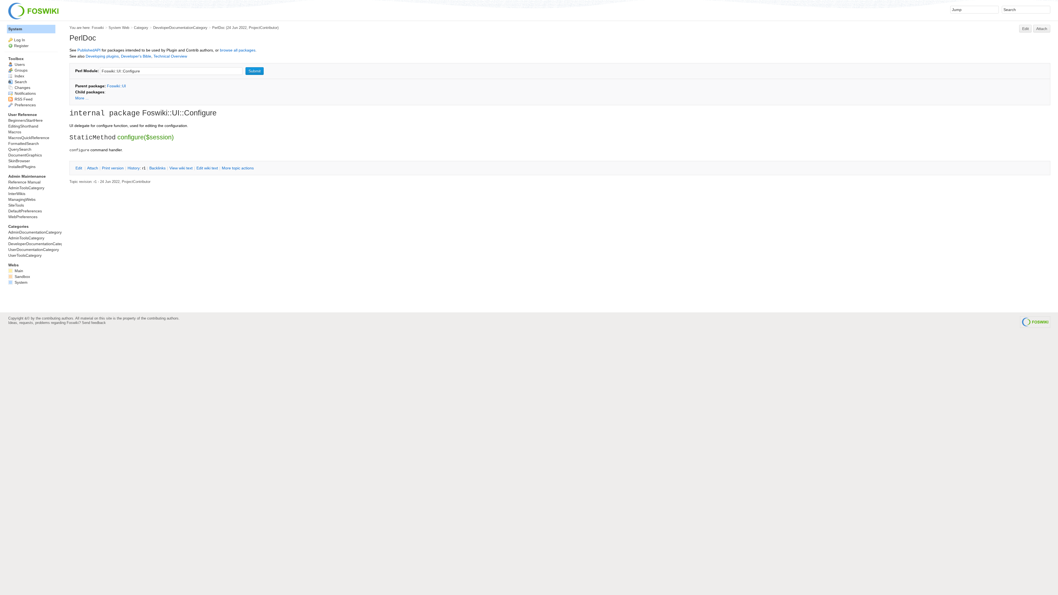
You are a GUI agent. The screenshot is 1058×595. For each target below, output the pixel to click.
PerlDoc (218, 28)
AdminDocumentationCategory (35, 232)
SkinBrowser (19, 161)
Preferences (25, 105)
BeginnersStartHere (25, 120)
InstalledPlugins (22, 166)
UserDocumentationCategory (33, 249)
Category (141, 28)
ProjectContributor (263, 28)
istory (134, 168)
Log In (19, 40)
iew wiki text (181, 168)
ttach (92, 168)
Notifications (25, 93)
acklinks (157, 168)
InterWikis (16, 193)
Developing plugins (102, 56)
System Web (119, 28)
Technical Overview (170, 56)
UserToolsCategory (25, 255)
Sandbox (22, 276)
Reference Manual (24, 182)
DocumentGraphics (25, 155)
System (15, 29)
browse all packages (237, 50)
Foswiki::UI (116, 86)
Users (19, 64)
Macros (14, 132)
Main (18, 271)
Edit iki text (207, 168)
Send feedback (94, 323)
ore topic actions (238, 168)
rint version (113, 168)
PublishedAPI (89, 50)
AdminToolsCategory (26, 188)
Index (19, 76)
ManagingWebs (22, 199)
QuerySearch (19, 149)
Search (20, 82)
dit (79, 168)
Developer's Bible (136, 56)
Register (21, 46)
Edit (1025, 28)
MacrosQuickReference (28, 138)
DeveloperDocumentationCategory (180, 28)
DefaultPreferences (25, 211)
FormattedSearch (23, 143)
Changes (22, 87)
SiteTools (16, 205)
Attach (1041, 28)
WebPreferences (22, 217)
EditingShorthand (23, 126)
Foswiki (98, 28)
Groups (21, 70)
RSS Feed (23, 99)
